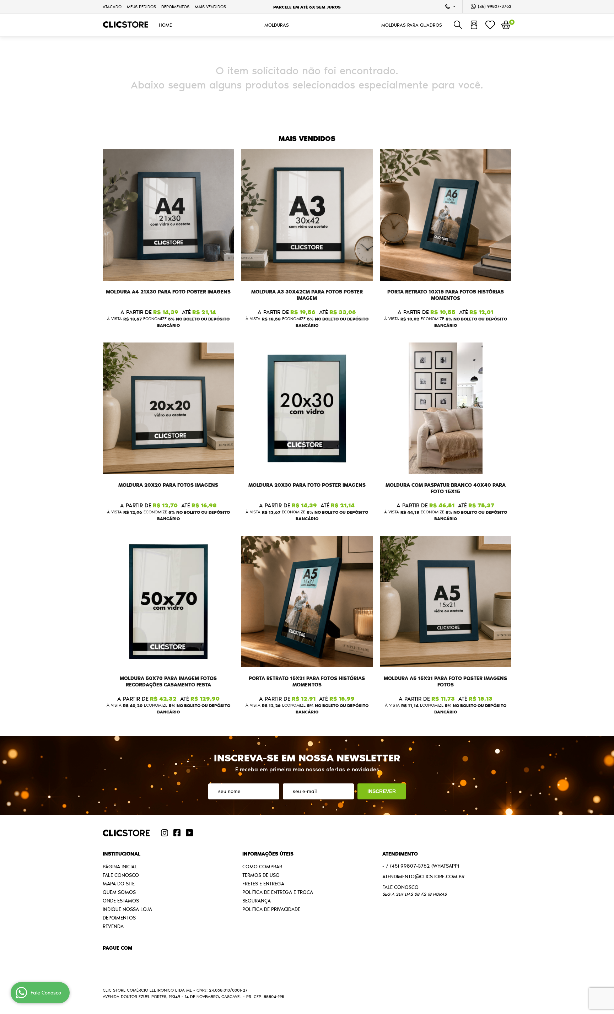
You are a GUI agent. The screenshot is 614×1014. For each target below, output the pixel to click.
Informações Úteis (267, 854)
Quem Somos (119, 892)
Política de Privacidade (271, 909)
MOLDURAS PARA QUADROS (411, 25)
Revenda (113, 926)
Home (165, 25)
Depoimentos (175, 7)
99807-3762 (494, 6)
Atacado (112, 7)
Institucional (121, 854)
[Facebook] (177, 832)
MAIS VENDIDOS (210, 7)
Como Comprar (262, 866)
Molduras (276, 25)
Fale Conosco (121, 875)
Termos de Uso (261, 875)
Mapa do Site (119, 883)
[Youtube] (189, 832)
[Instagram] (164, 832)
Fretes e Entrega (263, 883)
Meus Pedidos (141, 7)
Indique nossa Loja (127, 909)
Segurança (256, 900)
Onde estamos (121, 900)
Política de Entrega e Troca (277, 892)
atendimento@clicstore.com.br (423, 876)
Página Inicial (120, 866)
